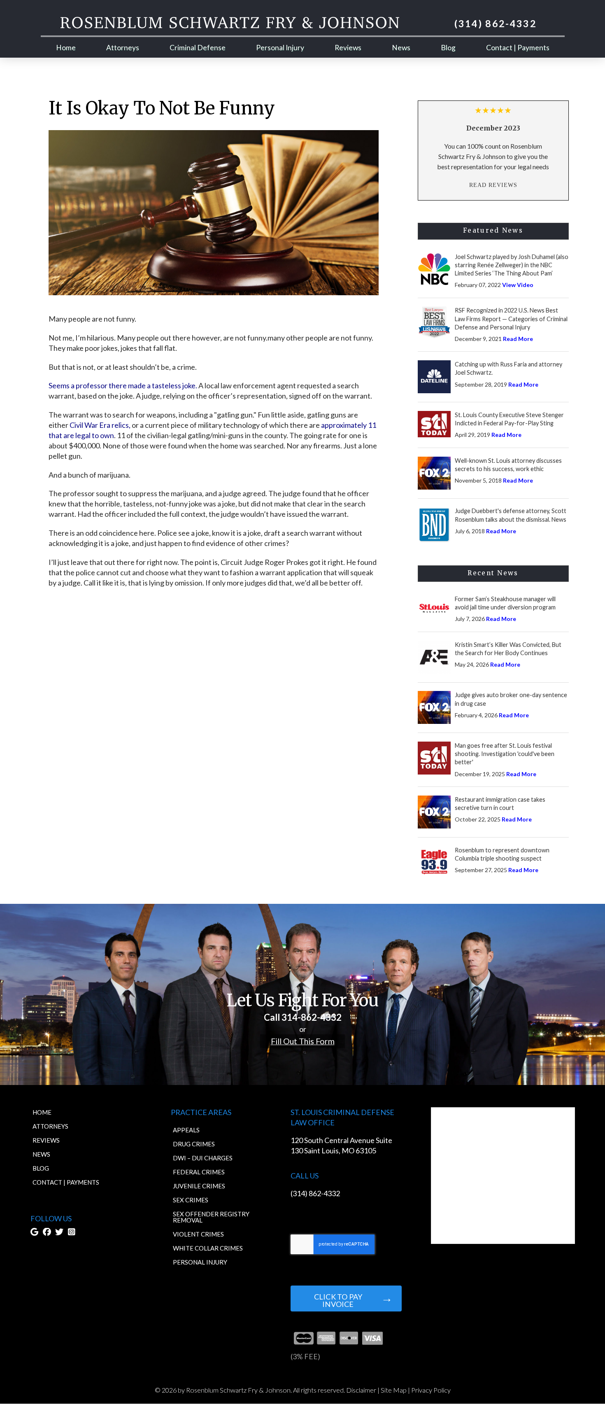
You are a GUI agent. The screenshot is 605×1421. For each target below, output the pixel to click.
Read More (518, 338)
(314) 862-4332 (315, 1193)
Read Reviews (493, 185)
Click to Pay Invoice (338, 1300)
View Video (517, 284)
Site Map (394, 1390)
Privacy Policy (431, 1390)
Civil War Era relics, (100, 424)
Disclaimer (361, 1390)
